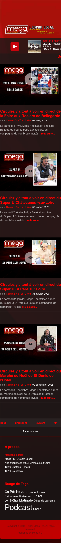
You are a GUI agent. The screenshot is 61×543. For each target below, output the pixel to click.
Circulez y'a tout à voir (32, 491)
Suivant (40, 422)
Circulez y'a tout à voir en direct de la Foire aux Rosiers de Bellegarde (30, 113)
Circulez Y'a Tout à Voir (18, 120)
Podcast (18, 506)
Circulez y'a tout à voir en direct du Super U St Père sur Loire (30, 286)
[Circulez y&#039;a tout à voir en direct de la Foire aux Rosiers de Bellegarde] (30, 79)
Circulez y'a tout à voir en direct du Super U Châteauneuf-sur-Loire (30, 200)
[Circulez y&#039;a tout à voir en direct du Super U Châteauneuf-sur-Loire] (30, 171)
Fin (55, 422)
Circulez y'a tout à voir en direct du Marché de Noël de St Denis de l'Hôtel (30, 375)
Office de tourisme (44, 500)
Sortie (37, 509)
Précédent (21, 422)
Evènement (11, 496)
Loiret (38, 496)
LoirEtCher (11, 500)
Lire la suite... (47, 133)
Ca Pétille (12, 492)
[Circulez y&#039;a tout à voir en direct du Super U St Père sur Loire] (30, 257)
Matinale (26, 500)
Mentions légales (14, 454)
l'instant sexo (26, 496)
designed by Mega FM (30, 532)
